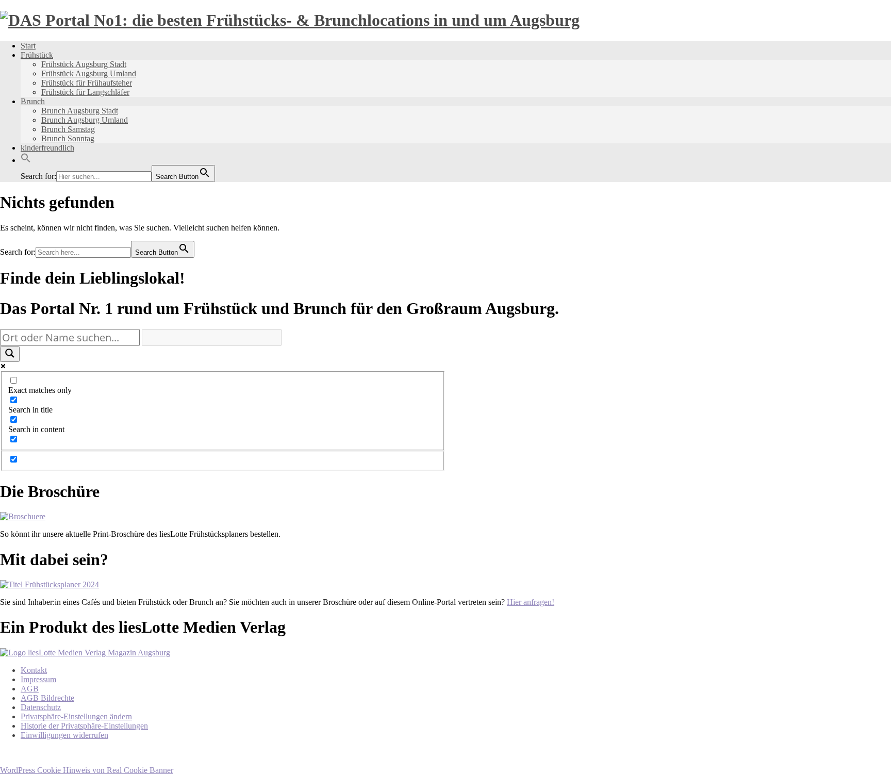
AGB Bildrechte (47, 698)
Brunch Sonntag (67, 138)
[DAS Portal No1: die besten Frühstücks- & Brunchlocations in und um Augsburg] (290, 20)
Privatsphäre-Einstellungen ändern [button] (76, 716)
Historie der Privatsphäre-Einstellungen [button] (84, 725)
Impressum (38, 679)
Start (28, 45)
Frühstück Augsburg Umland (88, 73)
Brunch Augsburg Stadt (79, 110)
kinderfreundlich (47, 147)
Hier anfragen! (530, 602)
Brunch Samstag (68, 129)
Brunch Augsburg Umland (84, 120)
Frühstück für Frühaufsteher (86, 82)
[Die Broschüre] (22, 516)
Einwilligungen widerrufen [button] (64, 735)
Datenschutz (41, 707)
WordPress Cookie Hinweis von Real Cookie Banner (86, 770)
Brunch (33, 101)
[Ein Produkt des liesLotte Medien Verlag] (85, 652)
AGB (30, 688)
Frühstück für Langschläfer (85, 92)
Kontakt (34, 670)
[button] (26, 160)
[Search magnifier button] (10, 354)
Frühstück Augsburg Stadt (83, 64)
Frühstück (37, 55)
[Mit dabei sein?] (49, 584)
